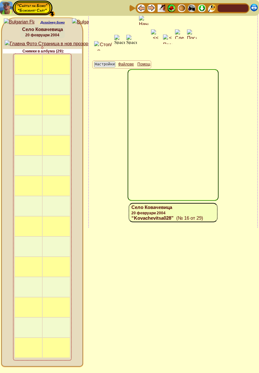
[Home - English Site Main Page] (243, 7)
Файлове (126, 64)
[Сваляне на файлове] (202, 7)
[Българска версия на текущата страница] (87, 22)
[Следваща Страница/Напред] (151, 7)
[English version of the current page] (19, 22)
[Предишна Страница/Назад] (141, 7)
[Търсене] (212, 7)
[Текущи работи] (181, 7)
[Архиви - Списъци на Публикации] (161, 7)
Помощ (143, 64)
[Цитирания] (171, 7)
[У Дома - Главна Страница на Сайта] (223, 7)
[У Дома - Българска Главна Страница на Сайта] (233, 7)
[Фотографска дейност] (192, 7)
